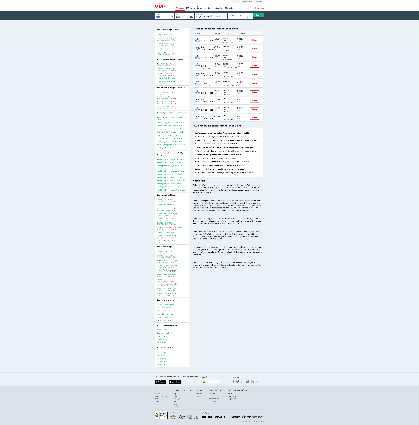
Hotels (176, 396)
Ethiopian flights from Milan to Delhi (170, 132)
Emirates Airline (162, 336)
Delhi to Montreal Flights (166, 218)
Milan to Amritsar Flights (166, 102)
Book (254, 40)
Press (157, 399)
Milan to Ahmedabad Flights (167, 97)
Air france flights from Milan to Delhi (170, 122)
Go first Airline (162, 361)
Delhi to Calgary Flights (165, 223)
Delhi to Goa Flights (164, 279)
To (177, 14)
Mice (175, 404)
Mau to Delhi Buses (164, 311)
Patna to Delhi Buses (164, 317)
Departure (199, 14)
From (157, 14)
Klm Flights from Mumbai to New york (171, 180)
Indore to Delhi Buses (165, 314)
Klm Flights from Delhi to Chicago (169, 163)
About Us (158, 393)
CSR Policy (212, 393)
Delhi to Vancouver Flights (166, 204)
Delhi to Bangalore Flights (166, 256)
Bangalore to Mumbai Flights (167, 265)
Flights (176, 393)
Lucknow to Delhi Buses (166, 304)
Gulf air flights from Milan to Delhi (169, 141)
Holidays (177, 399)
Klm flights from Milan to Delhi (168, 148)
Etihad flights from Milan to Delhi (169, 135)
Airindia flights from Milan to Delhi (169, 126)
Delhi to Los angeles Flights (167, 213)
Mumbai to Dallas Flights (166, 232)
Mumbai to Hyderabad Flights (167, 293)
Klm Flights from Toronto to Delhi (169, 184)
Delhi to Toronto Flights (165, 199)
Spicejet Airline (162, 365)
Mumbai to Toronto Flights (167, 209)
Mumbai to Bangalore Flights (167, 261)
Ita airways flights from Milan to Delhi (171, 145)
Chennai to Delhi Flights (165, 43)
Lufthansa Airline (163, 339)
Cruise (176, 407)
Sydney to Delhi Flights (165, 73)
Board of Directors (161, 396)
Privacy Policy (214, 396)
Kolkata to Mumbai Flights (166, 275)
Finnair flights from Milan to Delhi (169, 138)
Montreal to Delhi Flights (166, 78)
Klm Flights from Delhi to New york (170, 187)
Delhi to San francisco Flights (167, 235)
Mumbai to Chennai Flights (166, 289)
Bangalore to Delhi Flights (166, 39)
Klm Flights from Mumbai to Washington (171, 190)
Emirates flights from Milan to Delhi (170, 129)
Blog (198, 396)
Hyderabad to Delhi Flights (166, 53)
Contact (199, 393)
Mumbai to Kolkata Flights (166, 270)
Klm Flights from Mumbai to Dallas (169, 159)
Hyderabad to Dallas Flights (167, 240)
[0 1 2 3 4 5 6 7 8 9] (240, 17)
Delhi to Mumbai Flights (165, 251)
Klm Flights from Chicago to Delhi (169, 177)
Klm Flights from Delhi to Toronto (169, 174)
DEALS (236, 1)
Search (259, 15)
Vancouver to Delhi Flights (166, 69)
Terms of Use (214, 399)
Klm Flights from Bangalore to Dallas (170, 171)
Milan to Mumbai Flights (165, 92)
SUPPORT (259, 1)
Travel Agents (233, 396)
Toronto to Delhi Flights (165, 64)
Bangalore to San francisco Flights (169, 228)
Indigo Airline (161, 342)
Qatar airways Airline (164, 333)
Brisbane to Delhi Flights (166, 81)
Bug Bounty (213, 401)
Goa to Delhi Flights (164, 48)
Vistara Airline (162, 358)
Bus (175, 401)
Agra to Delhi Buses (164, 308)
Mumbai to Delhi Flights (165, 34)
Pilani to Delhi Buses (164, 320)
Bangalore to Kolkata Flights (167, 284)
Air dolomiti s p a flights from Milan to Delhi (171, 118)
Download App (247, 1)
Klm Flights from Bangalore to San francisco (169, 167)
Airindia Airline (162, 330)
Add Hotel (231, 393)
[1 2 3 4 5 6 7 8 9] (232, 17)
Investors (158, 401)
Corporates (232, 399)
